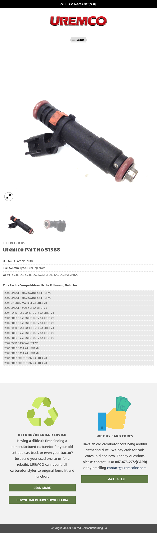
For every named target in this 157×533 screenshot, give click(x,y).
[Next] (146, 126)
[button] (78, 40)
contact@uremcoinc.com (126, 467)
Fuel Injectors (14, 242)
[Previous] (10, 126)
